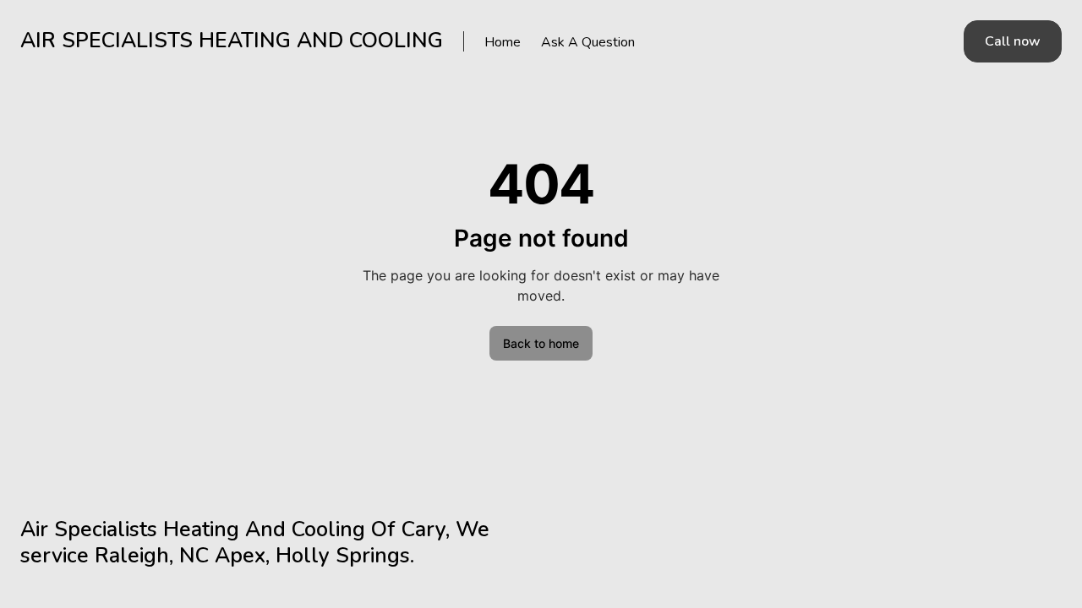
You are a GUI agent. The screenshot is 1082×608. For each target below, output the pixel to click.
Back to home (541, 343)
